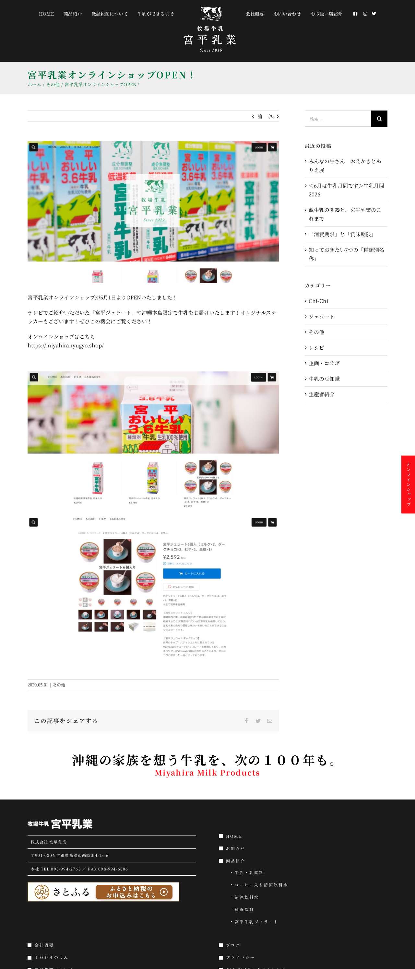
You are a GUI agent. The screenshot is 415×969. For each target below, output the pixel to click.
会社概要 (44, 945)
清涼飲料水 (247, 897)
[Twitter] (362, 13)
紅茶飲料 (244, 909)
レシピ (316, 347)
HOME (234, 836)
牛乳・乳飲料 (249, 872)
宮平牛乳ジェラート (257, 921)
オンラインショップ (408, 484)
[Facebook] (346, 13)
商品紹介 (235, 860)
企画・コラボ (324, 363)
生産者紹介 (322, 394)
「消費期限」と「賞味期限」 (342, 234)
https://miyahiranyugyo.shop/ (66, 345)
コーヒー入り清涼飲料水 (261, 884)
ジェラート (322, 316)
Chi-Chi (318, 301)
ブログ (233, 945)
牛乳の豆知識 (324, 378)
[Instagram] (354, 13)
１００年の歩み (52, 957)
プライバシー (240, 957)
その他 (59, 685)
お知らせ (235, 848)
